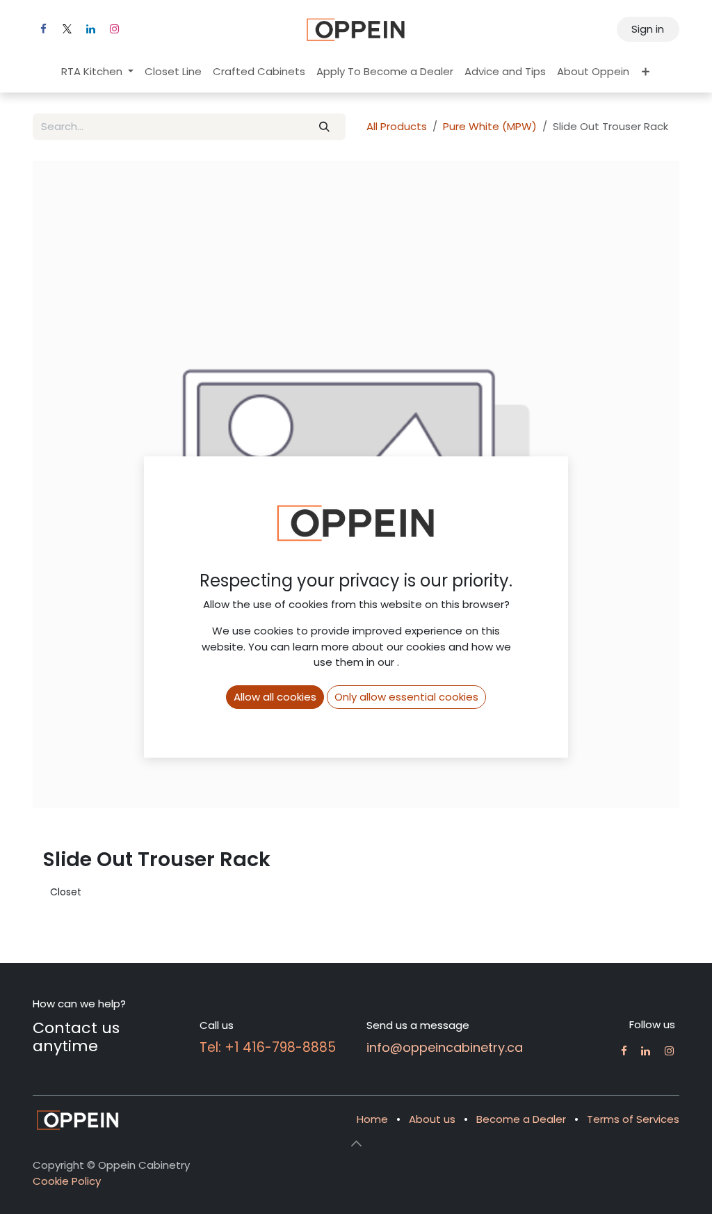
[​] (624, 1051)
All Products (396, 126)
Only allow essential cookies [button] (406, 696)
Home (372, 1119)
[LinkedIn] (90, 29)
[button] (356, 1143)
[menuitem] (97, 72)
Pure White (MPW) (490, 126)
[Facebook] (43, 29)
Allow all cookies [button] (275, 696)
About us (432, 1119)
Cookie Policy (67, 1181)
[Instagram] (114, 29)
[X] (66, 29)
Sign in (647, 29)
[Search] (325, 127)
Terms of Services (633, 1119)
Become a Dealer (521, 1119)
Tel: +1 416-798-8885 (268, 1047)
